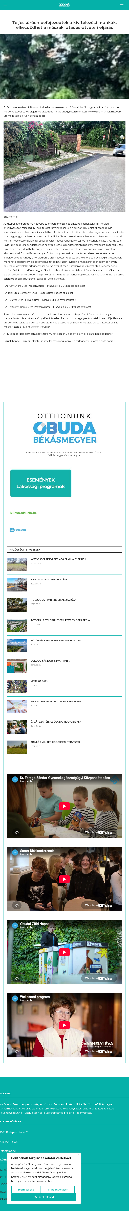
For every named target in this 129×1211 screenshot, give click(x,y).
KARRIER (5, 1199)
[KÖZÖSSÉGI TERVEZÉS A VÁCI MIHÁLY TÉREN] (17, 564)
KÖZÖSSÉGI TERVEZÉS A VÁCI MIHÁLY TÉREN (58, 559)
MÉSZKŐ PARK (39, 681)
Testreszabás (26, 1189)
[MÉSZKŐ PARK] (17, 686)
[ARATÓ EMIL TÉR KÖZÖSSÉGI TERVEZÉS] (17, 747)
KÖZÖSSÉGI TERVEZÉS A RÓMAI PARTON (56, 640)
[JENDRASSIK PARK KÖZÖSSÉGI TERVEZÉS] (17, 706)
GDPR (4, 1184)
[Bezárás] (78, 1154)
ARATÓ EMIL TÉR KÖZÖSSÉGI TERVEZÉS (55, 742)
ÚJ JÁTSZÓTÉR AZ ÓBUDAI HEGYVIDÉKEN (56, 721)
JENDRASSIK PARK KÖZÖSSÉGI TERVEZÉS (56, 701)
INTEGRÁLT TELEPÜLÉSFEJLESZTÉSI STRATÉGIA (60, 620)
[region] (44, 1178)
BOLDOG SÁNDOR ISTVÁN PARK (50, 660)
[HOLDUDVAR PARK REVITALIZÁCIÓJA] (17, 605)
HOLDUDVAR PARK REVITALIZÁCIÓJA (53, 599)
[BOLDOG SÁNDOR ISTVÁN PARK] (17, 666)
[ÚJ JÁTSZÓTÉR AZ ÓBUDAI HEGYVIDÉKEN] (17, 727)
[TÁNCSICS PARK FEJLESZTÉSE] (17, 584)
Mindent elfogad (44, 1197)
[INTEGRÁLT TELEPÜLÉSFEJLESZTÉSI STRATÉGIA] (17, 625)
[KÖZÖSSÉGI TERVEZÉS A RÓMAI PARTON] (17, 645)
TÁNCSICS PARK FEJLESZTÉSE (49, 579)
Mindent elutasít (58, 1189)
